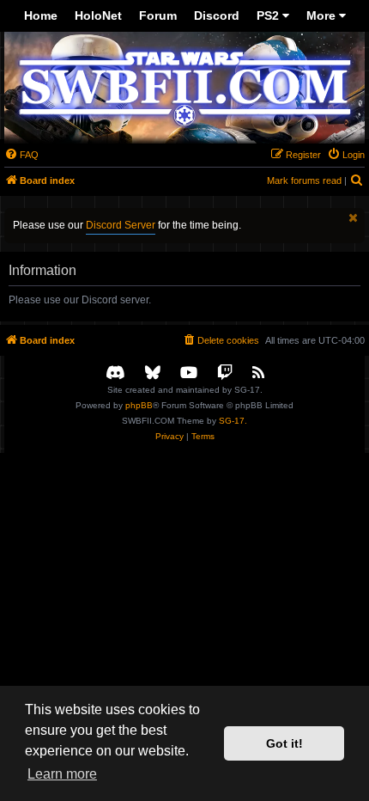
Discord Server (120, 225)
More (322, 15)
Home (40, 15)
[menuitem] (21, 154)
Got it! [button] (284, 743)
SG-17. (233, 420)
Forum (158, 15)
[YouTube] (189, 373)
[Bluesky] (152, 373)
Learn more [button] (62, 774)
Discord (216, 15)
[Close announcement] (353, 217)
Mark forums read (304, 180)
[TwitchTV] (225, 373)
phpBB (139, 405)
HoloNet (98, 15)
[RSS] (258, 373)
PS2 (269, 15)
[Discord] (115, 373)
